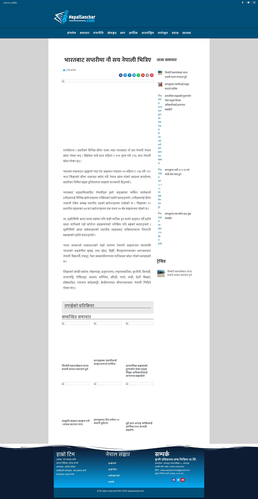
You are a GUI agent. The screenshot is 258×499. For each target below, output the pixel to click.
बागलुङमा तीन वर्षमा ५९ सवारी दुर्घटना (106, 421)
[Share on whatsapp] (138, 75)
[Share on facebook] (121, 75)
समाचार (84, 33)
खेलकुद (112, 33)
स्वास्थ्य (186, 33)
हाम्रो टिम (112, 469)
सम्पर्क (111, 482)
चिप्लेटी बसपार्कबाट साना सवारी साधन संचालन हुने (75, 367)
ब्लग (122, 33)
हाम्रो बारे (112, 463)
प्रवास (175, 33)
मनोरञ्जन (163, 33)
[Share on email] (143, 75)
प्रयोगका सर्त (113, 475)
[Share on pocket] (152, 75)
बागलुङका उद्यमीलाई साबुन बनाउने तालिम (105, 362)
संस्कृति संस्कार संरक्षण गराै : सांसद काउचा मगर (76, 422)
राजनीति (98, 33)
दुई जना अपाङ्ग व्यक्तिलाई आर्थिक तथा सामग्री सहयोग (139, 426)
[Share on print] (147, 75)
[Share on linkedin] (129, 75)
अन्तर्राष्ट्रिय (147, 33)
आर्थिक (133, 33)
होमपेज (71, 33)
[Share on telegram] (134, 75)
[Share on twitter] (125, 75)
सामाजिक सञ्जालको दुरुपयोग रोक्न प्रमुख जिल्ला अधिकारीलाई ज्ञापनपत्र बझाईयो (137, 371)
